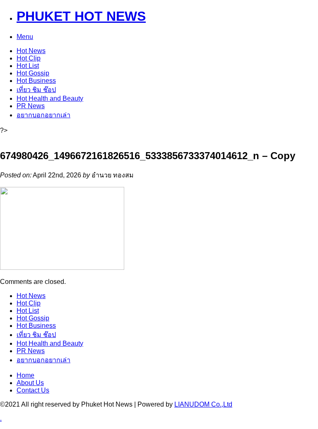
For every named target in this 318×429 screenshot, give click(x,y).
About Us (30, 382)
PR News (31, 105)
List (28, 65)
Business (36, 80)
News (31, 50)
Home (25, 375)
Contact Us (33, 390)
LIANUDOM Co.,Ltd (203, 404)
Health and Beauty (50, 98)
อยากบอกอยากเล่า (43, 115)
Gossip (33, 73)
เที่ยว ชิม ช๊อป (36, 89)
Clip (29, 58)
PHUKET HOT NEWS (81, 16)
